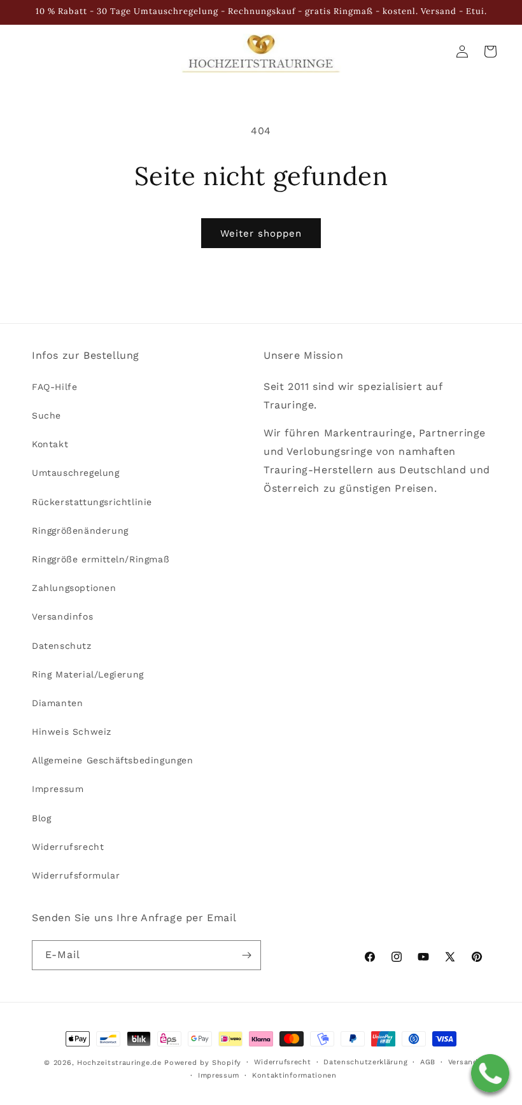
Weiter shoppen (261, 233)
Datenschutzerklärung (365, 1062)
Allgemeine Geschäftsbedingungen (113, 760)
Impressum (57, 789)
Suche (46, 415)
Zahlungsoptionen (74, 588)
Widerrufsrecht (68, 847)
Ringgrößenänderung (80, 530)
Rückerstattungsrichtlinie (92, 502)
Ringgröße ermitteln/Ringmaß (100, 559)
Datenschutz (62, 646)
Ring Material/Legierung (88, 674)
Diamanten (57, 703)
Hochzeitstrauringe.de (119, 1063)
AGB (427, 1062)
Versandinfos (62, 616)
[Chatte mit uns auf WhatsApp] (490, 1073)
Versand (463, 1062)
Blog (41, 818)
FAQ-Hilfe (54, 387)
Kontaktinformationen (294, 1075)
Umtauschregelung (76, 473)
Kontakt (50, 444)
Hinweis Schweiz (71, 731)
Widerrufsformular (76, 875)
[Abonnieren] (246, 955)
